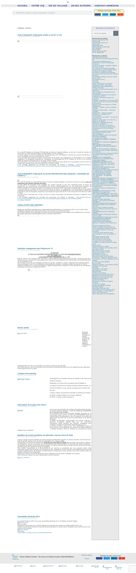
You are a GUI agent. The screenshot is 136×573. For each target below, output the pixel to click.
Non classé (95, 48)
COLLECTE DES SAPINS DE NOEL (103, 167)
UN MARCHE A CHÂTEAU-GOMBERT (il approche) (105, 142)
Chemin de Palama (98, 280)
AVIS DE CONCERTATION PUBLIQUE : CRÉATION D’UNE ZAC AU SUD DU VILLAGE (104, 204)
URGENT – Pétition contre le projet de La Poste (104, 107)
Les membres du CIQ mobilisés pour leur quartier (105, 259)
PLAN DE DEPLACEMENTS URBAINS (104, 149)
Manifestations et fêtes (99, 47)
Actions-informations (98, 40)
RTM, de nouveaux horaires (101, 252)
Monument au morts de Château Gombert (102, 281)
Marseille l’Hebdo (97, 287)
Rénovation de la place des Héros (32, 405)
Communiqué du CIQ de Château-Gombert (103, 128)
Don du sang (96, 263)
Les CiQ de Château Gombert (101, 172)
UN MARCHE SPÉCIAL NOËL (101, 132)
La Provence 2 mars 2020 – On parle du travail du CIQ (105, 117)
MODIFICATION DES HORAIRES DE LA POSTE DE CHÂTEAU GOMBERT (105, 178)
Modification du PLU (98, 253)
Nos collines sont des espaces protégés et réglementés (104, 185)
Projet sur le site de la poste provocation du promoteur (105, 102)
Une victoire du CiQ (98, 79)
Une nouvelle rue (97, 133)
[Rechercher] (115, 33)
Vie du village (57, 6)
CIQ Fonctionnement (99, 42)
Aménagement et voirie (99, 270)
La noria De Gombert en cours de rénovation (103, 230)
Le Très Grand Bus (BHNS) (101, 261)
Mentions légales (86, 555)
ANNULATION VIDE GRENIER (30, 205)
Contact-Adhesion (107, 6)
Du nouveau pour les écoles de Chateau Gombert (105, 74)
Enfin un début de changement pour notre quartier (103, 92)
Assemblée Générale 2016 (100, 236)
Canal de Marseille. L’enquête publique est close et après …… (104, 66)
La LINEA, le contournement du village (104, 242)
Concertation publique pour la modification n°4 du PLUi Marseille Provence (103, 63)
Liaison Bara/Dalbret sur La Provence (104, 184)
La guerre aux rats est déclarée (102, 241)
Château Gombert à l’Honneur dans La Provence (104, 209)
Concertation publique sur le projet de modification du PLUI (104, 95)
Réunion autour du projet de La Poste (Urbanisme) (104, 105)
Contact (86, 558)
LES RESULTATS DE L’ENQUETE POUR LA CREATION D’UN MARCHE (105, 170)
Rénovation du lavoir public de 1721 (103, 289)
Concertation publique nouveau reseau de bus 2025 (104, 77)
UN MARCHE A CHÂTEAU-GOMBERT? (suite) (104, 146)
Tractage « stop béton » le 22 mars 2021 (105, 100)
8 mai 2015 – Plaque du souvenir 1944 (104, 257)
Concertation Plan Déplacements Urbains (102, 155)
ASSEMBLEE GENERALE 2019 (102, 161)
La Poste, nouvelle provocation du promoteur (103, 98)
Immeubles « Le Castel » (100, 268)
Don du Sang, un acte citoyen (101, 239)
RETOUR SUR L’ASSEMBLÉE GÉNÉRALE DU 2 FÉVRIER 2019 (102, 158)
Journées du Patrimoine (99, 57)
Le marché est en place (99, 138)
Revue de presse (97, 51)
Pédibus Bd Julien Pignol (100, 278)
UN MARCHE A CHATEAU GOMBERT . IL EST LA (104, 139)
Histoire (94, 44)
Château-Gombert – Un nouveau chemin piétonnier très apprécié (105, 265)
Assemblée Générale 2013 (29, 517)
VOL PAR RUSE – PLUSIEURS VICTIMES (102, 176)
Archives (95, 41)
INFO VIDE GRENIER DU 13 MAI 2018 (104, 193)
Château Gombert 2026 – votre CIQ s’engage (103, 110)
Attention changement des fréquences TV (35, 248)
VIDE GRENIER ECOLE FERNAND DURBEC (103, 212)
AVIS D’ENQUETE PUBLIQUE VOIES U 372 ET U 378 (40, 35)
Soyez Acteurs (81, 6)
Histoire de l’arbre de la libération (102, 256)
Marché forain (96, 271)
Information (96, 45)
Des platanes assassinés (100, 255)
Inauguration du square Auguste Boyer (104, 69)
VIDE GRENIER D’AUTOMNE (101, 145)
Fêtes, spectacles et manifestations (103, 294)
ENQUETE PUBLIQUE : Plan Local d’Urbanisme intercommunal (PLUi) (103, 163)
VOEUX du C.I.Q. (97, 165)
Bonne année (23, 328)
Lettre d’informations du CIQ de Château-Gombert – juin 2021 (102, 84)
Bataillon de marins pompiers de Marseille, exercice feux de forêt (45, 435)
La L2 (94, 243)
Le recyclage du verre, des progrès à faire (104, 234)
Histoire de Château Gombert (101, 285)
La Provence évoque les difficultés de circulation (104, 188)
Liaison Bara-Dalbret (98, 160)
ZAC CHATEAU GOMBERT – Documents (105, 195)
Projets (94, 49)
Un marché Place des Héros (101, 199)
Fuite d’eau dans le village (100, 246)
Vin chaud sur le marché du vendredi (104, 131)
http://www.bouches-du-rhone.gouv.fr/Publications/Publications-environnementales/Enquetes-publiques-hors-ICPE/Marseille (54, 165)
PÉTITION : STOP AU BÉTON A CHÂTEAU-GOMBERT (102, 123)
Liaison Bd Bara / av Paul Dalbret (102, 291)
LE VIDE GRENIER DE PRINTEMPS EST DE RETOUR (105, 197)
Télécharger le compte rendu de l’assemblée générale (35, 532)
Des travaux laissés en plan (101, 250)
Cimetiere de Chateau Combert (102, 71)
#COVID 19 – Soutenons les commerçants (101, 114)
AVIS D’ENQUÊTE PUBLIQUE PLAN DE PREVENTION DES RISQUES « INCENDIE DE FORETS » (53, 175)
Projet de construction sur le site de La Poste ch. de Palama (104, 120)
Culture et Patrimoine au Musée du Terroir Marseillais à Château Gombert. (104, 227)
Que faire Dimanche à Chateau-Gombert (105, 153)
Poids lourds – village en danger (102, 113)
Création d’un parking (27, 374)
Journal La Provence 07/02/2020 (102, 125)
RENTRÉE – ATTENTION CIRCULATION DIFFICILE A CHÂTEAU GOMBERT (105, 181)
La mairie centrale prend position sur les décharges (105, 89)
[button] (98, 14)
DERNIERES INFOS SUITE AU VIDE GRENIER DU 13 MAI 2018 (103, 191)
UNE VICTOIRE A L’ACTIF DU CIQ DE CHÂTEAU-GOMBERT (104, 135)
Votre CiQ (38, 6)
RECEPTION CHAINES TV (100, 168)
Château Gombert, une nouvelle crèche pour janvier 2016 (104, 248)
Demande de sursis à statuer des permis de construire (105, 151)
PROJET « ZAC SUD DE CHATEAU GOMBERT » (103, 201)
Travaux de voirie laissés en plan (102, 232)
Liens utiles (95, 82)
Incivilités (95, 267)
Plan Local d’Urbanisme (99, 292)
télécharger (21, 531)
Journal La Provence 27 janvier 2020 (104, 127)
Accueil (22, 6)
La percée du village (98, 284)
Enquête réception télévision (101, 225)
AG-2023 (95, 81)
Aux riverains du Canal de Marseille (103, 68)
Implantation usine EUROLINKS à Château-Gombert (102, 87)
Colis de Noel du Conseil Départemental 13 (105, 59)
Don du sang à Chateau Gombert (102, 207)
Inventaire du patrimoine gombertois (103, 72)
